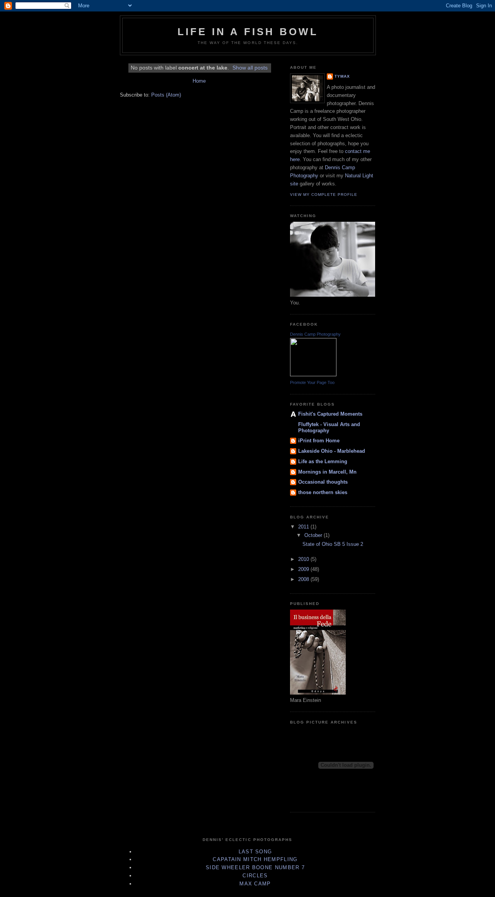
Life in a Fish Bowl (248, 31)
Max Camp (255, 884)
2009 (304, 569)
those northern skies (322, 492)
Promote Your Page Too (312, 382)
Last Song (255, 852)
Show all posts (250, 68)
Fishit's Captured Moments (330, 414)
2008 (304, 579)
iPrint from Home (319, 440)
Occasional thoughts (323, 482)
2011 (304, 527)
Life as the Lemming (322, 461)
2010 (304, 559)
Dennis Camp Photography (315, 334)
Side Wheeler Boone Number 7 (255, 867)
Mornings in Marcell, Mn (327, 472)
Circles (255, 875)
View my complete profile (323, 194)
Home (199, 81)
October (314, 535)
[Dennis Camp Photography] (313, 374)
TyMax (342, 76)
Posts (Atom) (166, 95)
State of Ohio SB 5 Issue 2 (332, 544)
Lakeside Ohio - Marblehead (331, 451)
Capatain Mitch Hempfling (255, 859)
